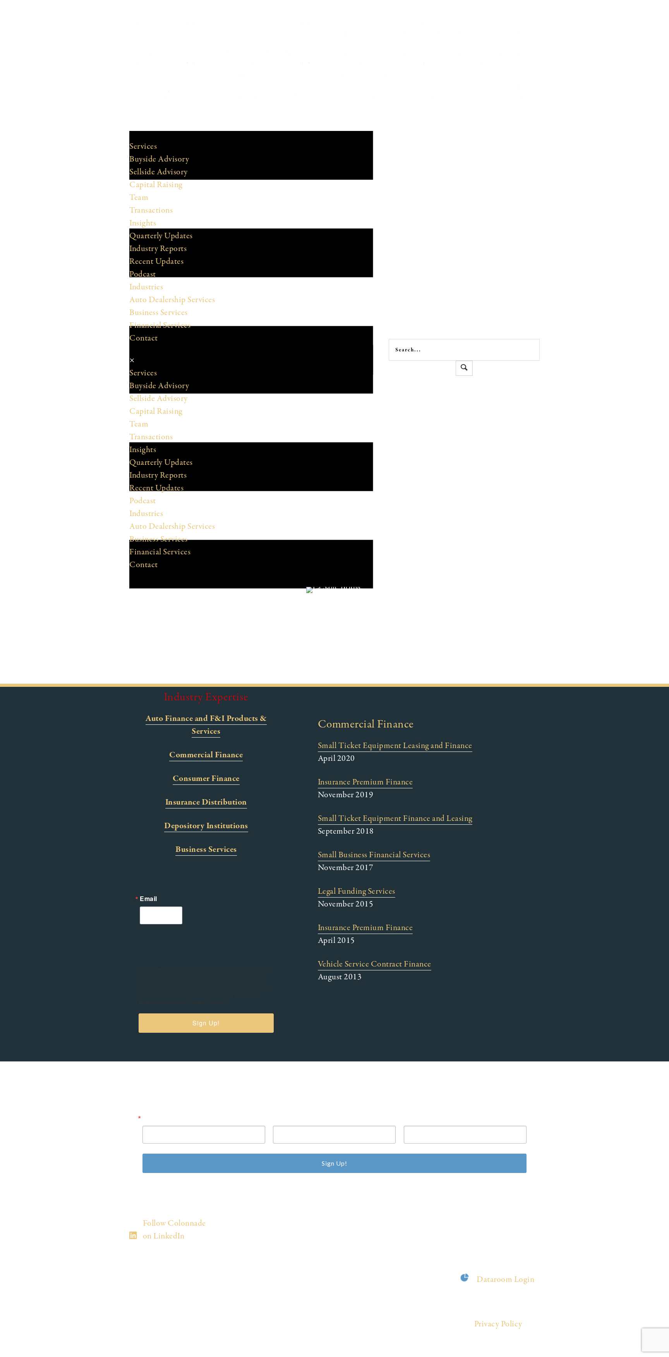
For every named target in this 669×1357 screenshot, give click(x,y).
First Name (290, 1118)
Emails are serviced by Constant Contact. (182, 1001)
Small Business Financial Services (374, 855)
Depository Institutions (206, 826)
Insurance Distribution (206, 802)
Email (148, 899)
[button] (464, 368)
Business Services (206, 849)
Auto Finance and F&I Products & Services (206, 725)
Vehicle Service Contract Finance (374, 964)
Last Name (420, 1118)
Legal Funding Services (356, 891)
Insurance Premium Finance (365, 782)
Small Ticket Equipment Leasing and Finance (395, 746)
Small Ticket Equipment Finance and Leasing (395, 818)
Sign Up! (206, 1022)
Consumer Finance (206, 778)
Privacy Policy (498, 1324)
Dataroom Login (505, 1279)
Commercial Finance (206, 755)
